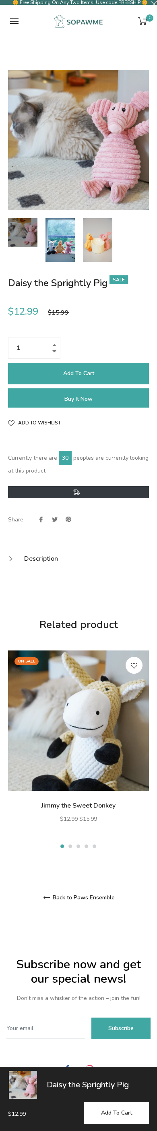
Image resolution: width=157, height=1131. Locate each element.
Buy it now (78, 399)
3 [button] (78, 846)
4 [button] (86, 846)
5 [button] (94, 846)
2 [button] (70, 846)
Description (40, 558)
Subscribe (121, 1028)
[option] (78, 750)
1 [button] (62, 846)
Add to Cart (116, 1113)
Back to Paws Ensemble (83, 898)
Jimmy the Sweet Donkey (78, 805)
